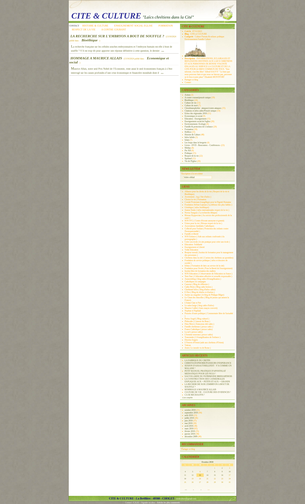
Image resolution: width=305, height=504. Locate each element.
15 (215, 475)
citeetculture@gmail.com (186, 498)
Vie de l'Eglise (190, 161)
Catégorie (189, 36)
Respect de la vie (192, 156)
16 (222, 475)
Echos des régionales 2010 (196, 113)
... (163, 50)
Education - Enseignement (195, 118)
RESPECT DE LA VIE (83, 29)
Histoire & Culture (192, 134)
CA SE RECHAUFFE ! (195, 395)
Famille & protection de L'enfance (199, 126)
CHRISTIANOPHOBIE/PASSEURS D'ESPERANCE (208, 363)
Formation (189, 129)
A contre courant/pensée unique (198, 97)
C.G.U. (136, 502)
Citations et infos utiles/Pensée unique (200, 111)
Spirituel (188, 158)
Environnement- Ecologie (195, 124)
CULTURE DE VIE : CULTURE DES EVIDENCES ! (208, 392)
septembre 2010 (191, 412)
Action (187, 95)
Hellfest (188, 132)
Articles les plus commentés (168, 502)
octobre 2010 (190, 410)
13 (200, 475)
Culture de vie (190, 103)
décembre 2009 (191, 436)
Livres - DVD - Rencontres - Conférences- (202, 145)
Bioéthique (90, 40)
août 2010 (189, 415)
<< (186, 490)
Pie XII (188, 150)
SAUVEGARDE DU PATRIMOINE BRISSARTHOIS (208, 376)
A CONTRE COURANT (113, 29)
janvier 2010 (190, 434)
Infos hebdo (190, 137)
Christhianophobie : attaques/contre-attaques (203, 108)
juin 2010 (189, 420)
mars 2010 (189, 428)
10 (230, 472)
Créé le (188, 31)
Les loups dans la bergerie (195, 142)
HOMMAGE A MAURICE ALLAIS (96, 58)
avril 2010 (189, 426)
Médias (188, 148)
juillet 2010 (190, 418)
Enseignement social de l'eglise (197, 121)
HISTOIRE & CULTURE (95, 25)
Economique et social (193, 116)
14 (207, 475)
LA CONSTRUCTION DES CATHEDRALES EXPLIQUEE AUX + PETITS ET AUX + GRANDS (207, 380)
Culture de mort (191, 105)
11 (185, 475)
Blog (187, 34)
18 (185, 479)
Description (190, 58)
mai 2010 (189, 423)
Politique (188, 153)
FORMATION (166, 25)
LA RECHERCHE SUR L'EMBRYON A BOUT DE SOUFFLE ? (117, 36)
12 (192, 475)
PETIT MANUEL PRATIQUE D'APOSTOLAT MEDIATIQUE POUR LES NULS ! (205, 372)
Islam (187, 140)
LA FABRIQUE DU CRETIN (197, 360)
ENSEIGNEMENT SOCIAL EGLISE (133, 25)
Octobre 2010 (207, 462)
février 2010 (190, 431)
